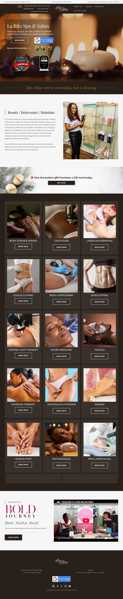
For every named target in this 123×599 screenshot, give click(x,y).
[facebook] (57, 586)
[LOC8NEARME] (21, 67)
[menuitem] (19, 5)
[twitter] (61, 586)
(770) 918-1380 (66, 2)
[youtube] (69, 586)
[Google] (53, 586)
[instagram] (65, 586)
